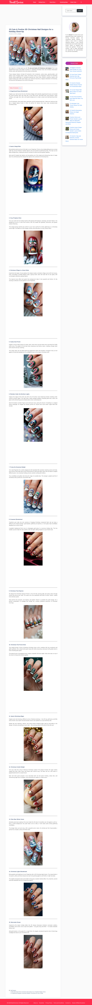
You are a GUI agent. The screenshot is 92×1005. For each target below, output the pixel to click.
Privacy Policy (49, 1003)
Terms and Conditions (59, 1003)
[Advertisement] (33, 15)
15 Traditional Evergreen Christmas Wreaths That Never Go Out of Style (27, 993)
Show (20, 88)
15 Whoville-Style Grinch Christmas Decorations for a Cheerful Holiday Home (28, 991)
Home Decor (53, 2)
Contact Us (68, 1003)
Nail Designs (13, 990)
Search (79, 10)
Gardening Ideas (64, 2)
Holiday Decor (42, 2)
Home (34, 2)
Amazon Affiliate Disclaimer (78, 1003)
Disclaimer (41, 1003)
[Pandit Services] (16, 2)
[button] (81, 2)
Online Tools (73, 2)
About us (36, 1003)
